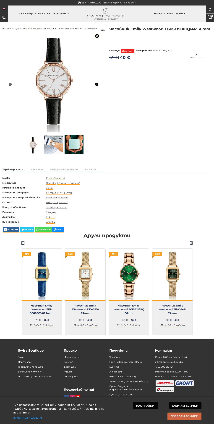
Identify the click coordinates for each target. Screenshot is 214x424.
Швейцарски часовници (123, 376)
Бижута (43, 13)
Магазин (15, 28)
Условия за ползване (30, 371)
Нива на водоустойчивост (125, 362)
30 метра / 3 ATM (56, 207)
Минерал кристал (57, 202)
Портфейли (40, 28)
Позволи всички (184, 416)
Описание (37, 169)
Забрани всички (185, 406)
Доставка (70, 366)
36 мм (49, 187)
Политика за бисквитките (34, 376)
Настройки (145, 406)
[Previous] (10, 84)
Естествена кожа (57, 197)
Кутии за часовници (121, 394)
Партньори (25, 362)
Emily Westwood (55, 178)
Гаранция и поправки (30, 366)
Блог (170, 13)
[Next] (96, 84)
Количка (68, 362)
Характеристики (13, 169)
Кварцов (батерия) (68, 183)
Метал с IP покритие (59, 192)
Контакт (181, 13)
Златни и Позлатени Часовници (128, 381)
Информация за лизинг (64, 169)
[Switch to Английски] (4, 9)
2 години (51, 212)
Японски (51, 183)
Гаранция (91, 169)
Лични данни (71, 376)
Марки (158, 13)
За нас (21, 357)
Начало (6, 28)
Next (191, 242)
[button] (42, 325)
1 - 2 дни (50, 217)
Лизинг (68, 371)
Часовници (26, 13)
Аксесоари (59, 13)
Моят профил (72, 357)
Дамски (50, 222)
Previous (22, 242)
